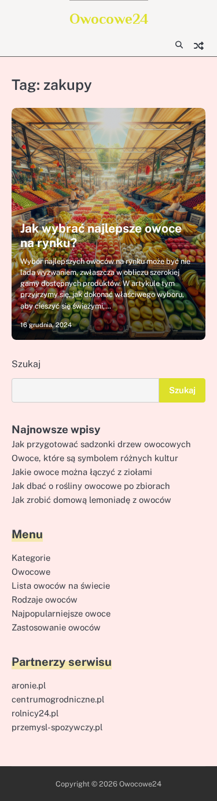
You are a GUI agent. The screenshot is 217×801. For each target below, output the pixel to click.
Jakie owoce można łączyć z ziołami (82, 472)
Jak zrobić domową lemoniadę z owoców (91, 500)
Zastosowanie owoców (56, 627)
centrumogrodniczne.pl (58, 699)
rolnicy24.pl (35, 713)
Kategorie (31, 558)
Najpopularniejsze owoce (61, 613)
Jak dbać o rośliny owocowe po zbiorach (91, 486)
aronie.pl (29, 685)
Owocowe (31, 572)
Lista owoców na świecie (61, 585)
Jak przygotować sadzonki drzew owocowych (101, 444)
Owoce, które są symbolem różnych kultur (95, 458)
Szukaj (26, 363)
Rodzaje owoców (45, 599)
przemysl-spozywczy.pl (57, 727)
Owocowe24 (108, 19)
